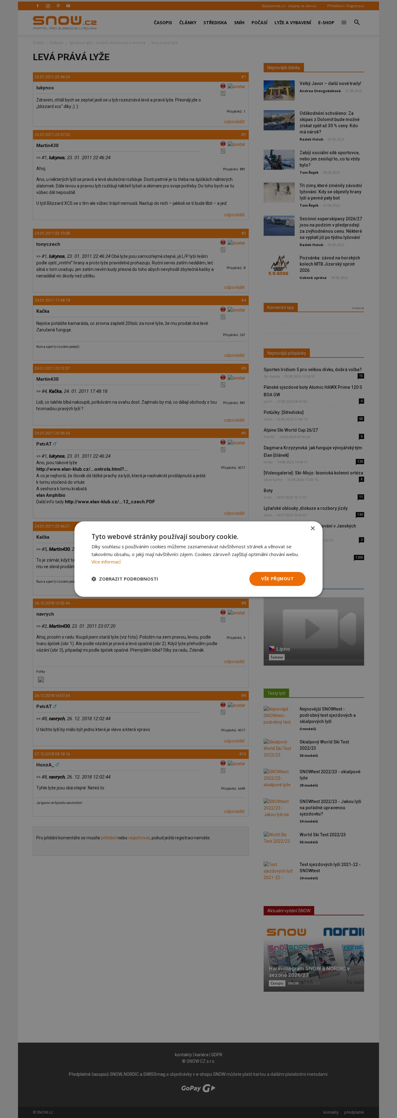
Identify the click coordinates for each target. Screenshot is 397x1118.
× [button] (312, 528)
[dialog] (198, 559)
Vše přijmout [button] (277, 578)
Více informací (106, 562)
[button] (124, 579)
